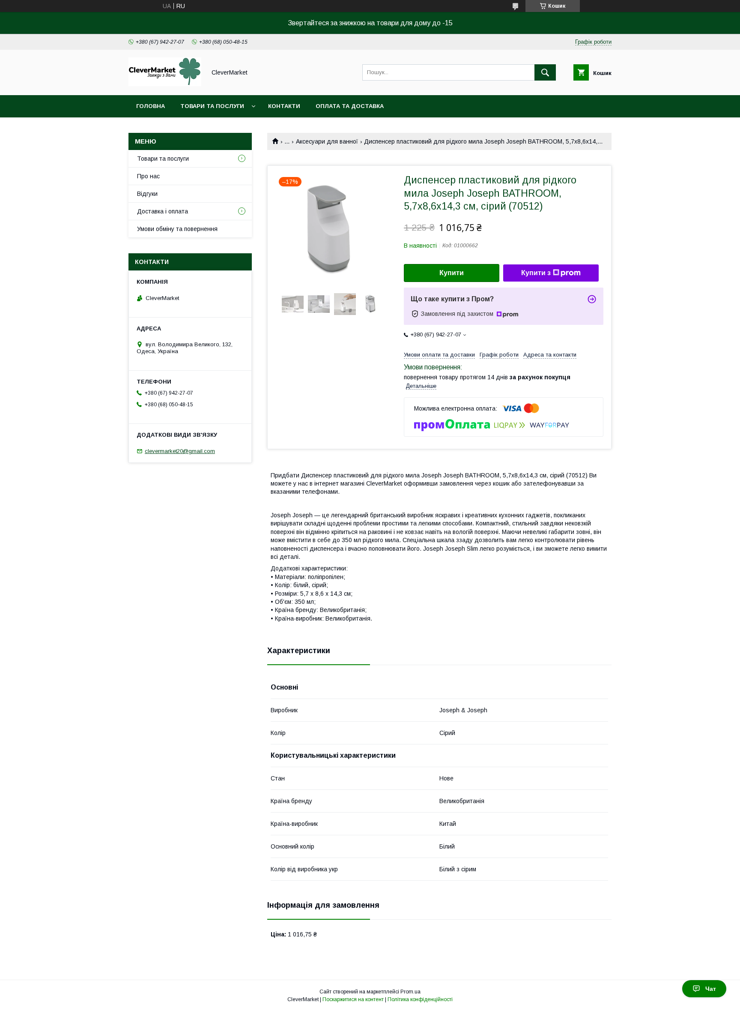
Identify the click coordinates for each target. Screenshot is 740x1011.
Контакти (284, 106)
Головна (150, 106)
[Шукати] (545, 72)
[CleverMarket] (164, 84)
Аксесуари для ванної (327, 141)
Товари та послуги (212, 106)
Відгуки (147, 193)
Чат (710, 988)
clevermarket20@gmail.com (180, 451)
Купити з (536, 272)
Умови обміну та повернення (177, 228)
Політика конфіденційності (420, 999)
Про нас (148, 176)
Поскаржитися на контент (353, 999)
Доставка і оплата (162, 211)
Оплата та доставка (350, 106)
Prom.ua (410, 992)
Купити (451, 272)
